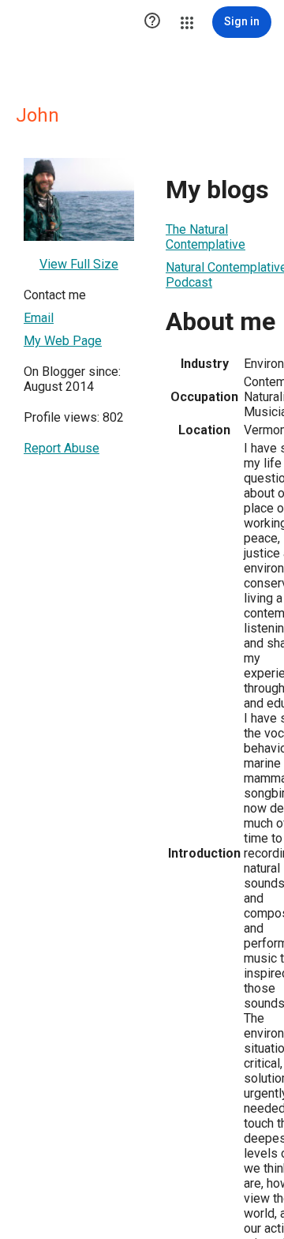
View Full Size (78, 264)
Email (39, 317)
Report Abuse (61, 448)
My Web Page (63, 340)
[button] (152, 22)
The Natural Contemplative (205, 237)
